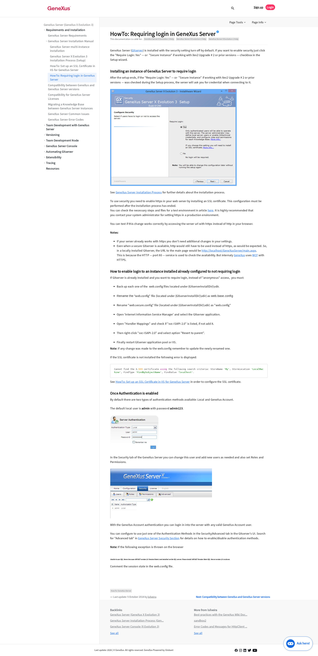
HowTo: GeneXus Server (121, 591)
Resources (52, 168)
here (210, 210)
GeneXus (239, 255)
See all (114, 633)
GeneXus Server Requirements (67, 35)
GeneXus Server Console (61, 146)
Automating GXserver (59, 151)
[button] (238, 22)
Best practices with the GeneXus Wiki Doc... (220, 614)
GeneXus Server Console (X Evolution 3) (134, 626)
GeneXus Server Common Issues (68, 114)
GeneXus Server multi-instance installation (69, 49)
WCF (255, 255)
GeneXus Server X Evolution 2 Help (191, 39)
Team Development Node (62, 140)
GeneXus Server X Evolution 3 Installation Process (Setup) (68, 58)
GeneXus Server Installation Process (139, 192)
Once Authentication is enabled (134, 393)
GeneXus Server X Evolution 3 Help (159, 39)
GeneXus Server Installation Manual (71, 41)
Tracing (50, 163)
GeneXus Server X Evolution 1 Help (223, 39)
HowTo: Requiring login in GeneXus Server (72, 77)
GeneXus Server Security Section (158, 538)
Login (270, 7)
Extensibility (53, 157)
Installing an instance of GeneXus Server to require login (153, 71)
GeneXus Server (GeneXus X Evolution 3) (68, 25)
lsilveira (152, 596)
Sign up (258, 7)
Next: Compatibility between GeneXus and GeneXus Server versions (233, 596)
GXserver (137, 50)
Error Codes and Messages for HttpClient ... (220, 626)
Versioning (52, 135)
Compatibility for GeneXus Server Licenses (69, 97)
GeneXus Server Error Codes (66, 119)
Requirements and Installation (65, 30)
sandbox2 (200, 620)
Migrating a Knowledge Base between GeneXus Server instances (70, 106)
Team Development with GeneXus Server (67, 127)
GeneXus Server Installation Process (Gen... (137, 620)
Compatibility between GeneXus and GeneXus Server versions (71, 87)
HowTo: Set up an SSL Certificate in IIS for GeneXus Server (72, 68)
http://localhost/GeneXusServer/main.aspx (229, 250)
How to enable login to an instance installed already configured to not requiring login (175, 271)
